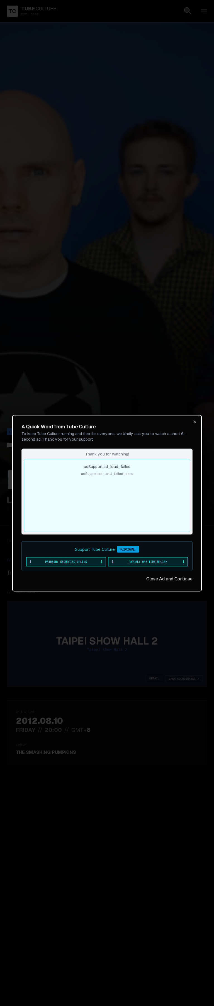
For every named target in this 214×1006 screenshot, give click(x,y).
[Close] (195, 421)
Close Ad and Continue (169, 579)
